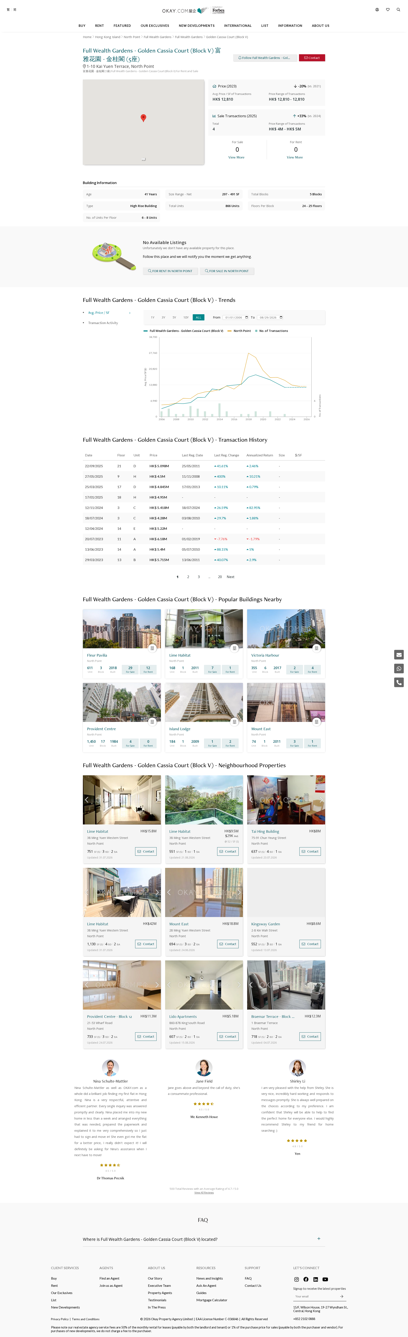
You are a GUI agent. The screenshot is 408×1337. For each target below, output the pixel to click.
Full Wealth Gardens (157, 37)
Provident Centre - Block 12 (109, 1016)
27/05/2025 (94, 476)
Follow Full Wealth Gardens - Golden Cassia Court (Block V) (269, 58)
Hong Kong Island (107, 37)
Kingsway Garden (265, 924)
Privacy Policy (60, 1319)
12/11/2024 (94, 508)
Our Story (155, 1278)
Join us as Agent (111, 1285)
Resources (205, 1268)
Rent (54, 1285)
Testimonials (157, 1300)
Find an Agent (109, 1278)
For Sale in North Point (229, 271)
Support (253, 1268)
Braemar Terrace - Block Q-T (274, 1016)
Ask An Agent (206, 1285)
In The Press (157, 1307)
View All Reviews (204, 1192)
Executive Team (159, 1285)
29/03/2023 (94, 560)
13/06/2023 (94, 549)
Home (87, 37)
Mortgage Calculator (211, 1300)
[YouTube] (325, 1279)
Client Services (65, 1268)
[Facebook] (306, 1279)
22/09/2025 (94, 466)
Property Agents (160, 1293)
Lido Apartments (183, 1016)
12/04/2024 (94, 528)
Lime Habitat (97, 831)
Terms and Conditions (85, 1319)
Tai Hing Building (265, 831)
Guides (201, 1293)
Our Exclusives (61, 1293)
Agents (106, 1268)
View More (236, 157)
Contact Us (253, 1285)
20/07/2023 (94, 539)
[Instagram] (296, 1279)
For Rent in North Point (172, 271)
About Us (156, 1268)
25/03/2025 (94, 487)
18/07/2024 (94, 518)
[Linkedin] (315, 1279)
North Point (132, 37)
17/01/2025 (94, 497)
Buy (54, 1278)
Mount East (179, 924)
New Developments (65, 1307)
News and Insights (209, 1278)
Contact (314, 58)
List (53, 1300)
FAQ (248, 1278)
